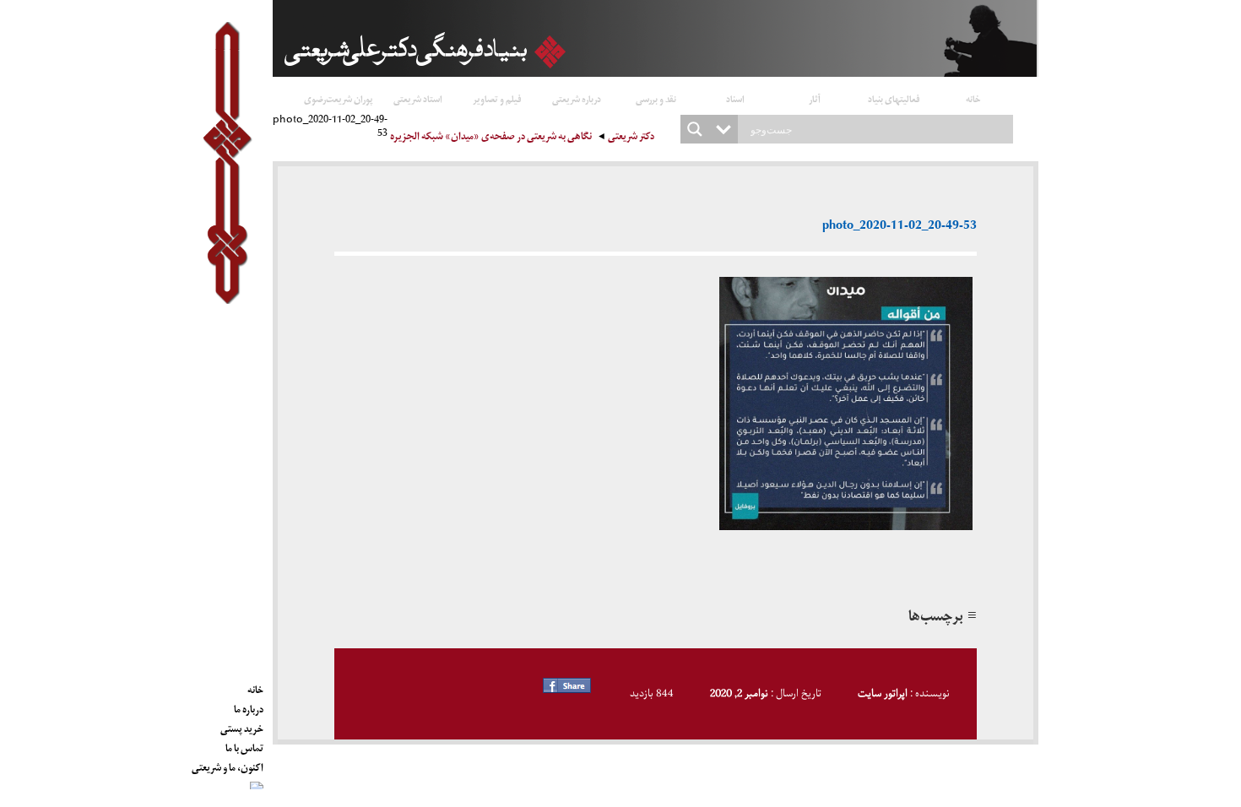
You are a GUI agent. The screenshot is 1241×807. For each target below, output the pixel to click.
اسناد (735, 98)
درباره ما (248, 706)
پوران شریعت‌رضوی (338, 98)
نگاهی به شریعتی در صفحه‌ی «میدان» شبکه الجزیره (491, 138)
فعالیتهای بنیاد (894, 98)
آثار (815, 98)
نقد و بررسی (656, 98)
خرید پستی (241, 726)
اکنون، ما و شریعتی (227, 765)
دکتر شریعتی (631, 138)
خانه (973, 98)
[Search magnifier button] (694, 129)
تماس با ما (244, 745)
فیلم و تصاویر (497, 98)
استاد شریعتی (417, 98)
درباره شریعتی (576, 98)
